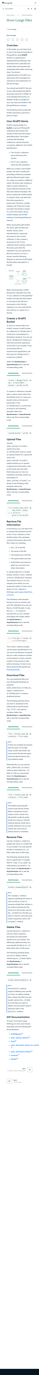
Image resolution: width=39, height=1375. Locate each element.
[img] (8, 39)
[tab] (13, 373)
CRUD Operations (27, 15)
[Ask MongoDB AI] (31, 8)
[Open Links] (35, 3)
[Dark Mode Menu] (35, 8)
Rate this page (11, 35)
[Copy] (30, 380)
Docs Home (10, 15)
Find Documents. (13, 670)
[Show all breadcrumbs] (18, 15)
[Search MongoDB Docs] (28, 8)
